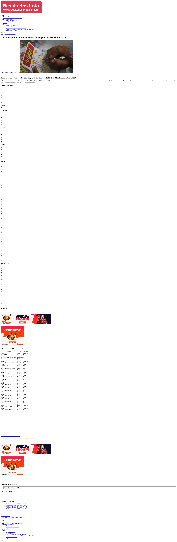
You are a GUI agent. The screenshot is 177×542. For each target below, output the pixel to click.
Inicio (4, 15)
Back (7, 528)
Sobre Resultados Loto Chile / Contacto (9, 517)
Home (2, 34)
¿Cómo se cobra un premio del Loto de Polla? (16, 28)
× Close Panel (4, 540)
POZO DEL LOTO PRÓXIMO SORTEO (12, 18)
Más (4, 24)
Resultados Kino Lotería (11, 30)
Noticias (20, 517)
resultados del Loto (19, 80)
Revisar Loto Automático (8, 19)
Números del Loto (10, 26)
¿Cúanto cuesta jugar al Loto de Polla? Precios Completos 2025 (20, 29)
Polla (2, 82)
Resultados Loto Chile (5, 516)
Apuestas (5, 23)
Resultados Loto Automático (12, 21)
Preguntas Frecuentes (10, 25)
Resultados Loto (6, 16)
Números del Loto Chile (10, 34)
